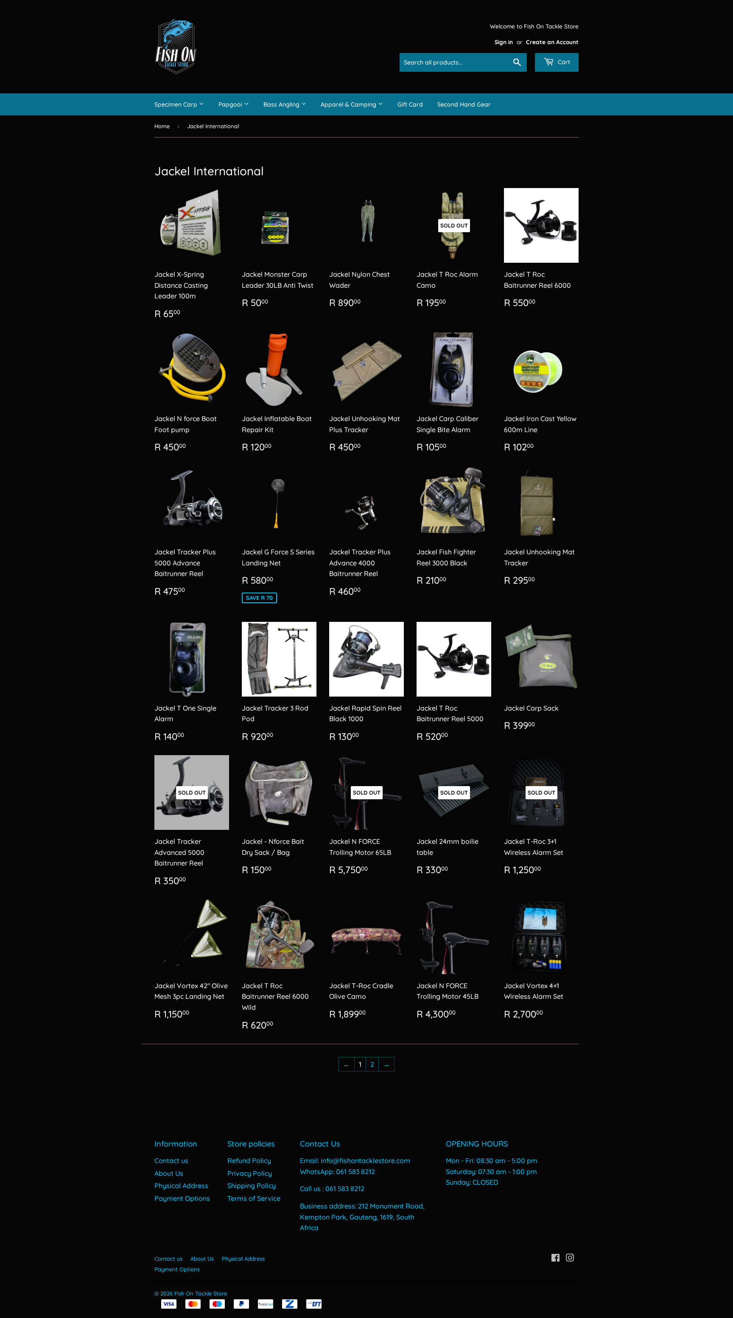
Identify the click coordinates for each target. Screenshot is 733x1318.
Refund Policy (249, 1160)
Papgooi (231, 104)
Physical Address (181, 1185)
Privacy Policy (249, 1173)
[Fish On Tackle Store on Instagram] (570, 1258)
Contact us (171, 1160)
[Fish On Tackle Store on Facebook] (555, 1258)
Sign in (504, 41)
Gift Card (410, 104)
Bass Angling (282, 104)
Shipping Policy (251, 1185)
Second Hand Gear (464, 104)
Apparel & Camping (349, 104)
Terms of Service (253, 1198)
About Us (168, 1173)
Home (162, 126)
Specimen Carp (176, 104)
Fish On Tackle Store (200, 1293)
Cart (563, 62)
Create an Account (552, 41)
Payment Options (182, 1198)
